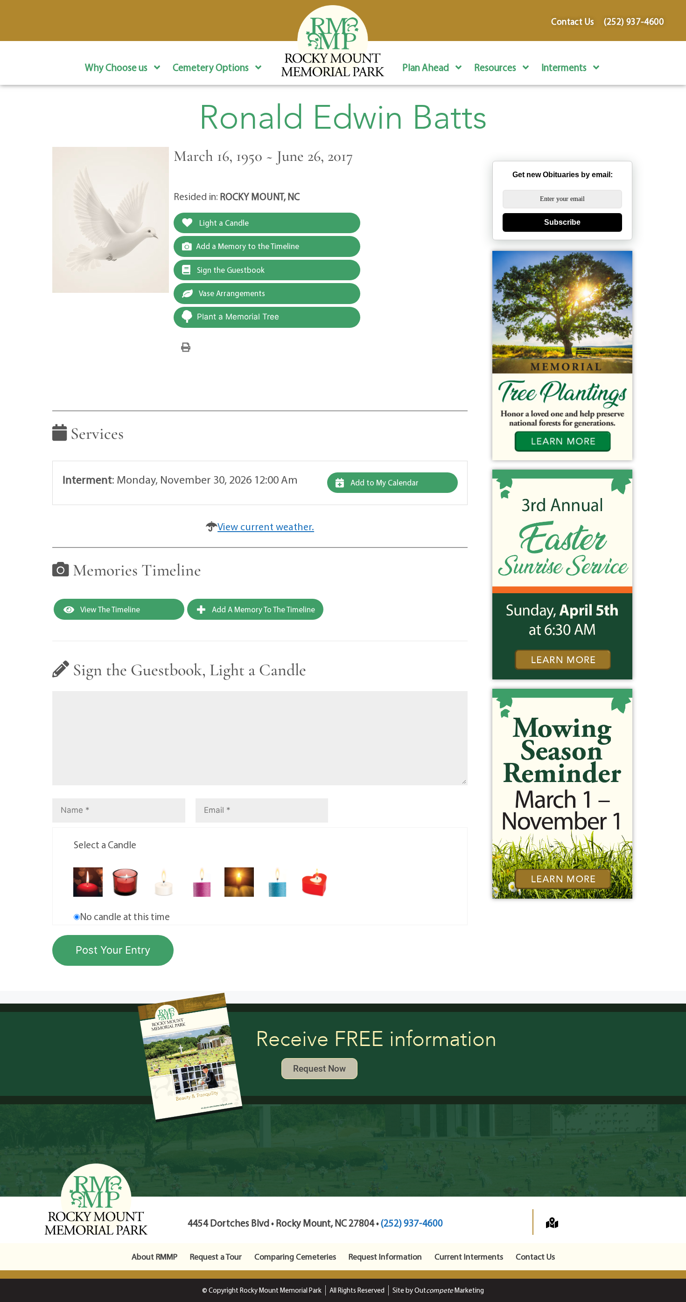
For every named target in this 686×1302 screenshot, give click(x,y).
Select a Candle (105, 844)
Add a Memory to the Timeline (247, 246)
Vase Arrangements (231, 293)
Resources (495, 67)
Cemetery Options (211, 67)
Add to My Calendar (384, 482)
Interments (564, 67)
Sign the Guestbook (230, 270)
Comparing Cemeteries (295, 1256)
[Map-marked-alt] (552, 1223)
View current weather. (265, 526)
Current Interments (468, 1256)
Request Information (385, 1256)
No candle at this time (125, 916)
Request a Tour (216, 1256)
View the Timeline (109, 609)
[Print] (185, 346)
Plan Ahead (425, 67)
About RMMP (154, 1256)
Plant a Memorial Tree (238, 316)
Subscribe (562, 222)
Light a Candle (223, 223)
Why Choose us (116, 67)
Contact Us (535, 1256)
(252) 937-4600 (412, 1223)
